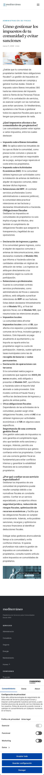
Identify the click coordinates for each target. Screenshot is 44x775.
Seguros (6, 645)
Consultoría (7, 638)
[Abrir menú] (38, 4)
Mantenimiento (8, 658)
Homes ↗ (6, 664)
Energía (6, 651)
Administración (8, 631)
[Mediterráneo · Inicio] (12, 5)
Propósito (6, 677)
